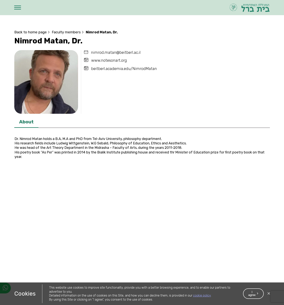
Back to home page (30, 32)
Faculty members (66, 32)
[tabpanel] (142, 149)
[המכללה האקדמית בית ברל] (249, 7)
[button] (17, 7)
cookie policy (202, 295)
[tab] (26, 122)
